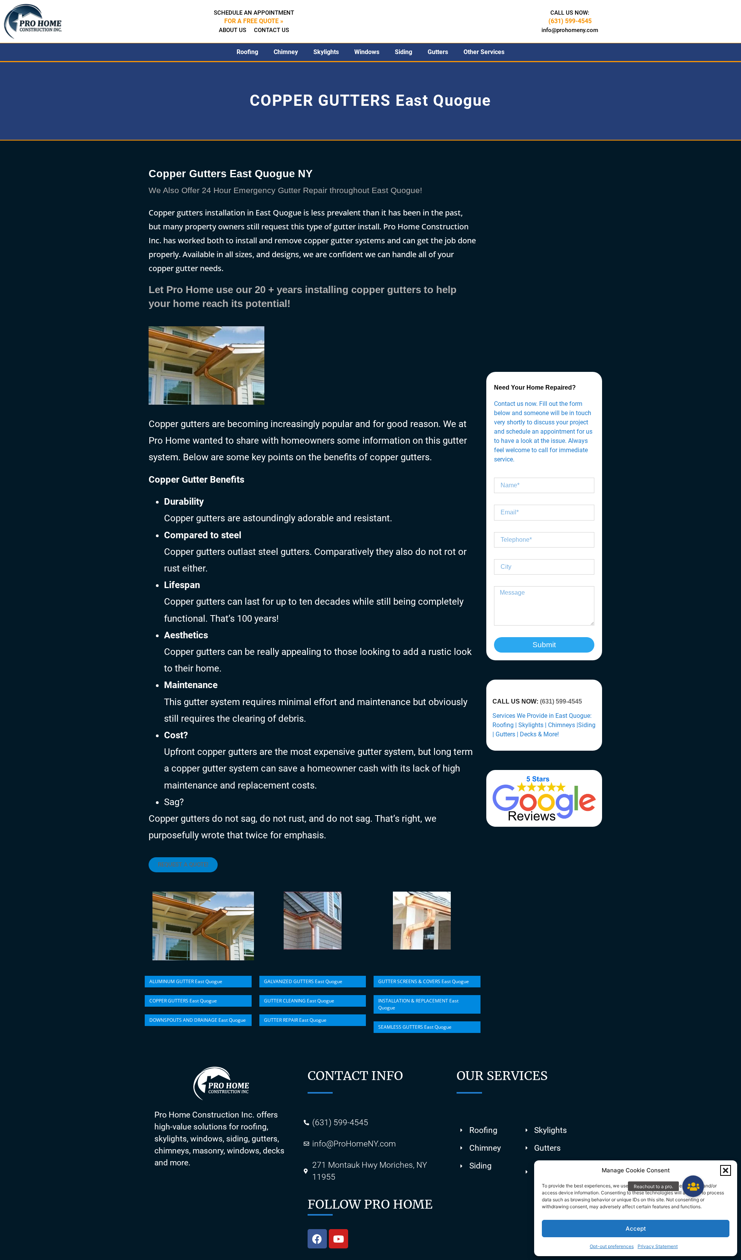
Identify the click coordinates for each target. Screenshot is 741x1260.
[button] (725, 1170)
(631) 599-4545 (561, 701)
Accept (636, 1228)
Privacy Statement (658, 1246)
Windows (366, 52)
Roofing (247, 52)
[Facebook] (317, 1238)
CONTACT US (271, 30)
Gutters (438, 52)
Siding (403, 52)
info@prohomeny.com (569, 30)
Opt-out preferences (612, 1246)
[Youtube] (338, 1238)
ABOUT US (232, 30)
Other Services (484, 52)
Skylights (326, 52)
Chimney (286, 52)
